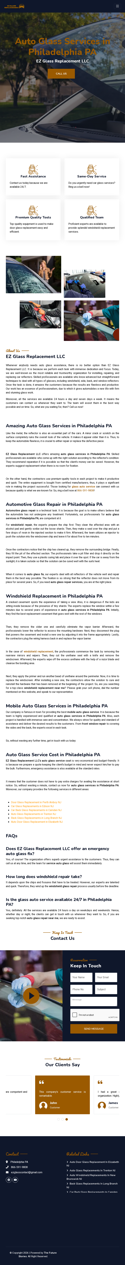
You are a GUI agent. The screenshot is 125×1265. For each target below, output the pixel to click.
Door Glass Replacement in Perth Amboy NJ (36, 802)
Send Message (94, 1029)
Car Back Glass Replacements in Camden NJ (36, 810)
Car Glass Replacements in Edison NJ (32, 806)
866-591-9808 (85, 491)
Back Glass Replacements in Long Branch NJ (36, 818)
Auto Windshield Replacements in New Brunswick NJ (91, 1177)
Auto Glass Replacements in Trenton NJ (33, 814)
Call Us (61, 73)
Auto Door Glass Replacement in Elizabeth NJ (37, 822)
